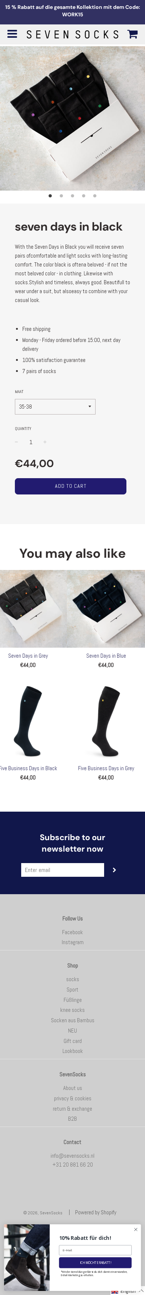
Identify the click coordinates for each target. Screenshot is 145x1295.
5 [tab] (95, 196)
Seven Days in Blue (106, 655)
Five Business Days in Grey (106, 768)
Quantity (23, 428)
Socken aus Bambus (72, 1020)
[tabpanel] (72, 118)
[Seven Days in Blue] (106, 609)
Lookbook (72, 1050)
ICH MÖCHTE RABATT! (95, 1262)
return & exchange (72, 1108)
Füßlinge (73, 999)
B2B (72, 1118)
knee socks (72, 1009)
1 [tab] (50, 196)
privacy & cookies (72, 1098)
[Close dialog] (135, 1229)
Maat (19, 391)
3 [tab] (72, 196)
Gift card (73, 1040)
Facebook (72, 932)
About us (72, 1087)
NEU (72, 1030)
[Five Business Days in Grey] (106, 721)
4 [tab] (83, 196)
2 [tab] (61, 196)
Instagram (73, 942)
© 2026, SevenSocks (42, 1213)
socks (72, 979)
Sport (72, 989)
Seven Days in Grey (28, 655)
